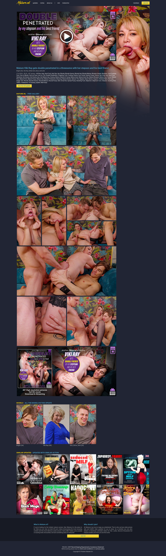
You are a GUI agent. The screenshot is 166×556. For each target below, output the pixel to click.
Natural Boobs (66, 79)
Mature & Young (65, 77)
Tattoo (18, 82)
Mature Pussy (32, 79)
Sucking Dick (112, 81)
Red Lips (110, 79)
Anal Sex (54, 73)
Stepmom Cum (97, 81)
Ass (58, 73)
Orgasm (95, 79)
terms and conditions (86, 549)
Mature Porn (23, 79)
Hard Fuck (112, 75)
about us (49, 3)
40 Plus (38, 73)
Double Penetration (51, 75)
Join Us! (145, 3)
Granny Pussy (90, 75)
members (136, 3)
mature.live (65, 3)
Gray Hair (105, 75)
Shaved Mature (43, 81)
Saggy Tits (19, 81)
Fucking (70, 75)
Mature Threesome (50, 79)
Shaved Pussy (53, 81)
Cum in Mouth (24, 75)
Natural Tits (75, 79)
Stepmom (89, 81)
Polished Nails (103, 79)
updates (35, 3)
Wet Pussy (44, 82)
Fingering (61, 75)
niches (42, 3)
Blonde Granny (69, 73)
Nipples (81, 79)
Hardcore (19, 77)
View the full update (24, 86)
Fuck (65, 75)
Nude (86, 79)
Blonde (62, 73)
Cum (17, 75)
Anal (43, 73)
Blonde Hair (78, 73)
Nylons (90, 79)
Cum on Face (33, 75)
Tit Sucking (31, 82)
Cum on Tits (41, 75)
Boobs (99, 73)
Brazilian (104, 73)
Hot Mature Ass (45, 77)
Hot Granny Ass (35, 77)
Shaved (26, 81)
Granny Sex (98, 75)
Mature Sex (40, 79)
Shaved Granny (33, 81)
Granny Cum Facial (79, 75)
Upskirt (38, 82)
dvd (58, 3)
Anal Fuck (48, 73)
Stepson (104, 81)
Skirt (59, 81)
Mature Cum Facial (105, 77)
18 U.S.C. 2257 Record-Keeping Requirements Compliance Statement (83, 547)
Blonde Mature (86, 73)
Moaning (59, 79)
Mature (57, 77)
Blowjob (94, 73)
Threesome (24, 82)
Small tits (64, 81)
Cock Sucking (112, 73)
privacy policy (100, 549)
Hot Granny (26, 77)
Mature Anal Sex (84, 77)
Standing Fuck (80, 81)
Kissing (52, 77)
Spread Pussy (71, 81)
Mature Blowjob (94, 77)
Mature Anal (74, 77)
